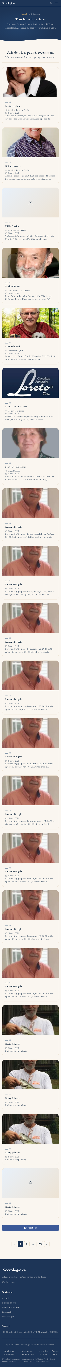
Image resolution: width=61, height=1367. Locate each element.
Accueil (24, 14)
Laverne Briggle (13, 526)
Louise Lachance (13, 105)
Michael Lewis (12, 286)
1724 (40, 1244)
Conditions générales (9, 1353)
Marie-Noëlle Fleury (15, 466)
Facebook (32, 1228)
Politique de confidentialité (27, 1353)
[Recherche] (51, 3)
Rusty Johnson (12, 1043)
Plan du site (55, 1353)
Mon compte (8, 1316)
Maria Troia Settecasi (16, 406)
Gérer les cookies (43, 1353)
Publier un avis (9, 1303)
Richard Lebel (12, 346)
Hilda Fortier (12, 226)
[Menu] (56, 3)
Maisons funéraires (11, 1307)
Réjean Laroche (13, 166)
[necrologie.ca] (8, 3)
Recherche (7, 1312)
